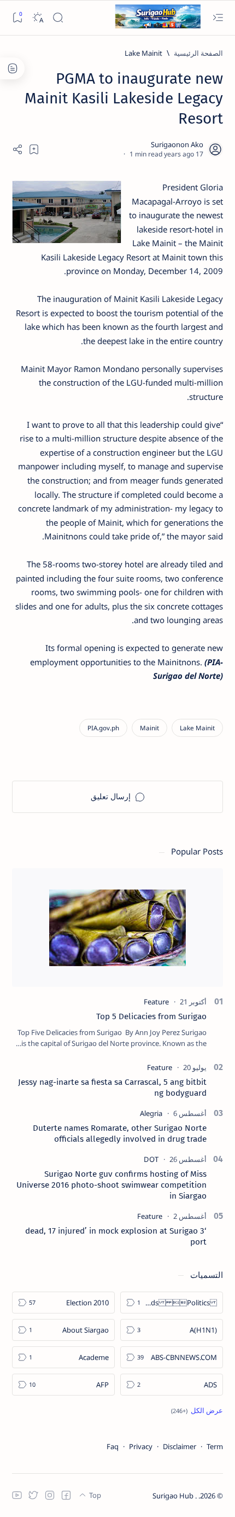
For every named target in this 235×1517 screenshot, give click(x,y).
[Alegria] (151, 1113)
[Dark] (37, 17)
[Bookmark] (17, 17)
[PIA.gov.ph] (103, 728)
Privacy (140, 1446)
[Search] (57, 17)
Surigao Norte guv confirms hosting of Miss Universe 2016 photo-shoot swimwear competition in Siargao (111, 1185)
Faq (113, 1446)
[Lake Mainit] (197, 728)
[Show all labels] (197, 1410)
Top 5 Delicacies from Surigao (151, 1016)
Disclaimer (179, 1446)
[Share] (17, 149)
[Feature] (156, 1002)
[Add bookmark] (33, 149)
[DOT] (151, 1159)
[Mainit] (149, 728)
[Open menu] (217, 17)
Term (215, 1446)
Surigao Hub (173, 1496)
